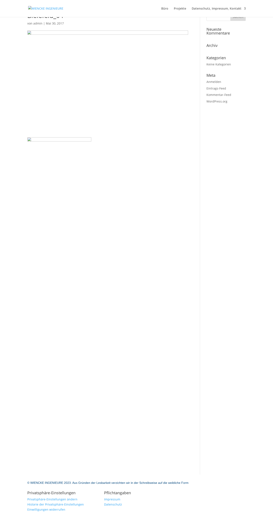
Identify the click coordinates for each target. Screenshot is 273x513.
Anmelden (213, 82)
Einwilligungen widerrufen (46, 509)
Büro (164, 8)
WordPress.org (216, 101)
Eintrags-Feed (216, 88)
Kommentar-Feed (218, 95)
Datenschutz (113, 504)
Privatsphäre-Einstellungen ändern (52, 499)
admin (37, 23)
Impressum (112, 499)
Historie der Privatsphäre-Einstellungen (55, 504)
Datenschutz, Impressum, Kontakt (216, 8)
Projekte (180, 8)
